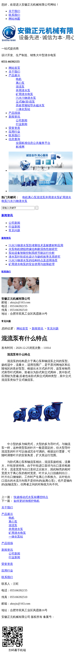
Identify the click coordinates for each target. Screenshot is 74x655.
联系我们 (14, 14)
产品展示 (14, 75)
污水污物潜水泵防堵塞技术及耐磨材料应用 (36, 245)
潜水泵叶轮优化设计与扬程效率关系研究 (34, 256)
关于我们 (14, 11)
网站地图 (14, 18)
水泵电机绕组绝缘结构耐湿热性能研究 (33, 249)
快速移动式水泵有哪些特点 (31, 497)
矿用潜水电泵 (24, 94)
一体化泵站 (23, 109)
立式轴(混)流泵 (25, 101)
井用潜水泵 (23, 90)
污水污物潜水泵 (26, 97)
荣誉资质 (14, 127)
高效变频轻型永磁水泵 (30, 105)
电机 (19, 79)
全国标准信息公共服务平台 (33, 142)
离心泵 (20, 82)
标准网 (20, 146)
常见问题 (14, 230)
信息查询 (14, 139)
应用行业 (14, 131)
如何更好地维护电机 (27, 500)
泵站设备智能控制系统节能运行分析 (32, 252)
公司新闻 (21, 120)
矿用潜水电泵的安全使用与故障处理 (32, 264)
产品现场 (14, 112)
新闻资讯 (14, 116)
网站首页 (14, 67)
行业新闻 (21, 124)
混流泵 (20, 86)
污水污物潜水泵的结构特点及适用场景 (33, 260)
